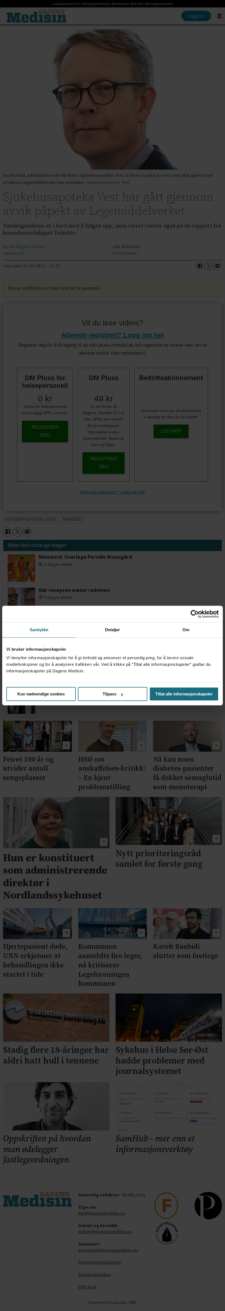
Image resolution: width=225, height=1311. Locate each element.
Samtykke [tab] (39, 629)
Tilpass (109, 694)
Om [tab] (185, 629)
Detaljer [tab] (112, 629)
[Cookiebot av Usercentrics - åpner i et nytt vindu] (195, 614)
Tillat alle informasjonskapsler (184, 694)
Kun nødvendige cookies (41, 694)
